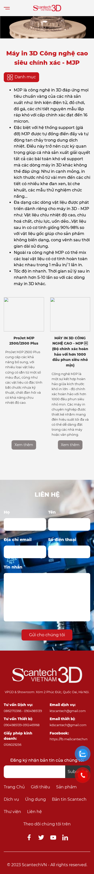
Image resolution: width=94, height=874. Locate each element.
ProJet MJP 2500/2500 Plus (23, 341)
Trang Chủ (14, 787)
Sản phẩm (66, 787)
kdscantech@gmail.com (68, 725)
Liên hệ (34, 811)
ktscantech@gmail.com (68, 711)
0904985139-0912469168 (22, 725)
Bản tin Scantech (69, 799)
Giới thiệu (40, 787)
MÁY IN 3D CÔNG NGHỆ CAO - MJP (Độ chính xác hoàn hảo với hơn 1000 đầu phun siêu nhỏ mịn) (70, 351)
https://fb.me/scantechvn (68, 739)
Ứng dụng (35, 799)
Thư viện (12, 811)
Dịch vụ (11, 799)
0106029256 (12, 745)
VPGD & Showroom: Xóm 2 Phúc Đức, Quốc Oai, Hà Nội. (47, 692)
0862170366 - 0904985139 (23, 711)
